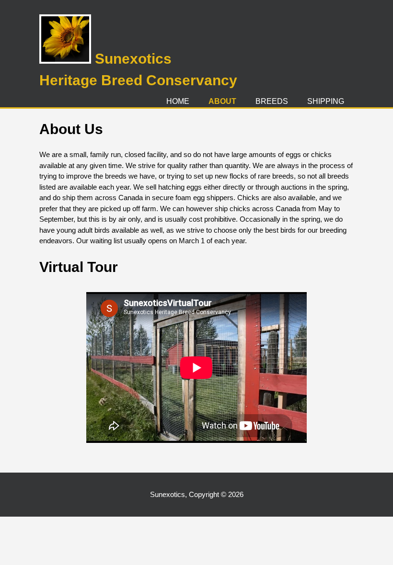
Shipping (325, 101)
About (222, 101)
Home (177, 101)
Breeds (271, 101)
